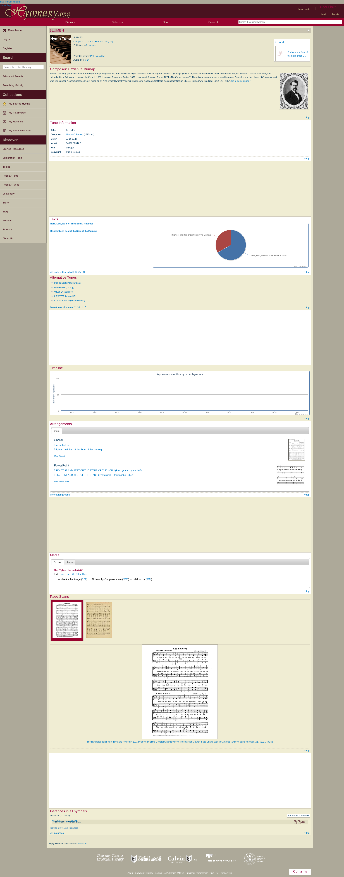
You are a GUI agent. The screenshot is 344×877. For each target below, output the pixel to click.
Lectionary (9, 193)
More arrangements (60, 494)
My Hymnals (16, 121)
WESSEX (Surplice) (63, 292)
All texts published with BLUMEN (67, 272)
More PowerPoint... (62, 481)
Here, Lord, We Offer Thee (73, 574)
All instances (57, 833)
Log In (6, 39)
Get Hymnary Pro (224, 873)
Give (212, 873)
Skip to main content (10, 2)
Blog (5, 211)
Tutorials (7, 229)
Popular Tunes (11, 184)
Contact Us (160, 873)
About (130, 873)
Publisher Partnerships (197, 873)
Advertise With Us (175, 873)
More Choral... (60, 456)
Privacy (149, 873)
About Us (8, 238)
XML (148, 579)
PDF (92, 56)
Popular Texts (10, 175)
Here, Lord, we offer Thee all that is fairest (71, 223)
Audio (70, 562)
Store (166, 22)
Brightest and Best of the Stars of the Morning (78, 449)
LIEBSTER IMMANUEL (65, 296)
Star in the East (62, 445)
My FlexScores (17, 112)
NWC (125, 579)
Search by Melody (13, 85)
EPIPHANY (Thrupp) (64, 287)
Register (335, 14)
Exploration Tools (12, 158)
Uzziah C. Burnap (74, 134)
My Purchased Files (20, 130)
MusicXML (100, 56)
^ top (306, 117)
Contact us (82, 843)
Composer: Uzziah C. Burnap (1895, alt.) (93, 41)
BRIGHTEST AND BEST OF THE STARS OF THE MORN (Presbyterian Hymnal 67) (98, 470)
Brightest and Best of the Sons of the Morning (73, 231)
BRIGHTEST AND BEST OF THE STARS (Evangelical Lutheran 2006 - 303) (93, 475)
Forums (7, 220)
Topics (6, 166)
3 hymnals (91, 45)
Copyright (139, 873)
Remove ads (304, 9)
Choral (279, 42)
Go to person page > (241, 81)
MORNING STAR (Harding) (67, 283)
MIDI (87, 60)
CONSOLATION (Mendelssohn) (69, 300)
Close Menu (15, 30)
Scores (57, 562)
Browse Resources (13, 149)
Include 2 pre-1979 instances (64, 828)
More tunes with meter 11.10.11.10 (68, 307)
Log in (324, 14)
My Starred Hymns (19, 103)
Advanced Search (13, 76)
